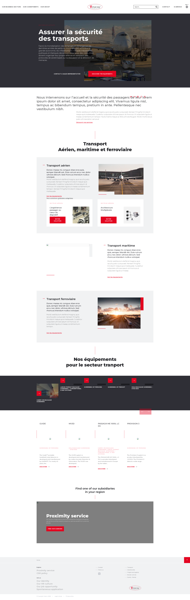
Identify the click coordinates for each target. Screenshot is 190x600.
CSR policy (42, 573)
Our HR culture (45, 584)
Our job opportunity (47, 586)
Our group (45, 7)
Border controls (131, 575)
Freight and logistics (133, 572)
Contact (166, 7)
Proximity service (45, 570)
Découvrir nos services (84, 122)
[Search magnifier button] (156, 7)
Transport (130, 567)
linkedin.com (99, 574)
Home (38, 560)
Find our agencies (55, 529)
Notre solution (57, 220)
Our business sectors (11, 7)
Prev (142, 412)
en (186, 4)
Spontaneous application (50, 589)
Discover (43, 466)
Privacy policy (70, 596)
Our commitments (30, 7)
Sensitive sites (131, 570)
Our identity (43, 581)
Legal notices (58, 596)
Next (148, 412)
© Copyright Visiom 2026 (44, 596)
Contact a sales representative (67, 74)
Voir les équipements (54, 196)
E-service (178, 7)
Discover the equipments (102, 74)
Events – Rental (131, 577)
